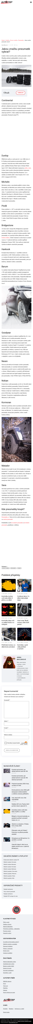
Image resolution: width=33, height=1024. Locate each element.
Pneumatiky (21, 40)
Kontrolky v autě (7, 972)
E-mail (6, 728)
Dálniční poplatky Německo (10, 873)
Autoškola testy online (8, 963)
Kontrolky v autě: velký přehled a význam (22, 647)
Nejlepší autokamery (8, 889)
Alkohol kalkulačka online (9, 961)
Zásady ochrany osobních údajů (24, 1021)
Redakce (11, 1008)
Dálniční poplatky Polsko (9, 876)
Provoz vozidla (13, 40)
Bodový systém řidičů (8, 966)
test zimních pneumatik (17, 522)
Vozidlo (7, 40)
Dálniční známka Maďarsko (10, 869)
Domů (3, 40)
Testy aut (5, 985)
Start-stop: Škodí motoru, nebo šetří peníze (23, 622)
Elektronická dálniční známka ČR (11, 859)
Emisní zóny (6, 950)
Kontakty (5, 1008)
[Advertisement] (16, 21)
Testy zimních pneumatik (9, 891)
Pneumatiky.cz (5, 517)
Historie (5, 990)
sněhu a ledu (28, 168)
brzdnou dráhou (6, 237)
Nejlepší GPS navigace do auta (11, 896)
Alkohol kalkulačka (7, 926)
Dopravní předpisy (7, 946)
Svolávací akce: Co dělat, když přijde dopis (23, 598)
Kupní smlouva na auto (9, 992)
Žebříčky (5, 988)
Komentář (7, 700)
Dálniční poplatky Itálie (9, 878)
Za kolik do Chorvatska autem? (11, 942)
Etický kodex (6, 1012)
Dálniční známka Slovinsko (10, 866)
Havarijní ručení (7, 933)
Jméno (6, 721)
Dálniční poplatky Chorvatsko (10, 871)
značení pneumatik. (8, 519)
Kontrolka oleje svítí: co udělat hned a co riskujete (8, 622)
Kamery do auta (7, 968)
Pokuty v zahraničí (7, 948)
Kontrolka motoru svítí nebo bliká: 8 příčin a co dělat (7, 598)
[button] (31, 2)
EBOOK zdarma (7, 981)
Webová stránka (8, 734)
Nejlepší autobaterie (8, 893)
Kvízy (4, 983)
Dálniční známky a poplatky (10, 944)
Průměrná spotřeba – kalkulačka (11, 928)
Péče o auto (6, 922)
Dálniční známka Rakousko (10, 864)
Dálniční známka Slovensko (10, 862)
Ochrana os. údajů (19, 1008)
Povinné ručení (7, 931)
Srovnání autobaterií (8, 970)
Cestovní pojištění (7, 953)
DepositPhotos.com (13, 1022)
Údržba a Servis (7, 924)
